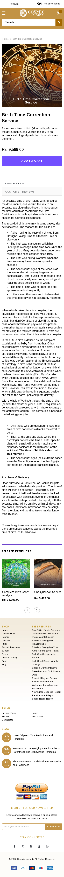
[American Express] (50, 868)
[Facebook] (15, 846)
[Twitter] (23, 846)
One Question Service (47, 592)
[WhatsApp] (47, 846)
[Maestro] (41, 868)
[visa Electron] (23, 868)
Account (14, 3)
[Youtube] (39, 846)
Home (6, 39)
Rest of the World (51, 3)
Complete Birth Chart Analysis (15, 594)
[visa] (14, 868)
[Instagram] (31, 846)
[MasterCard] (32, 868)
